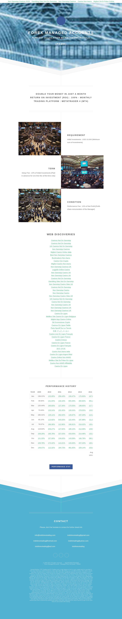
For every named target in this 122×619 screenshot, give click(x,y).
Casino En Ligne (61, 313)
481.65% (72, 448)
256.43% (61, 396)
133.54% (92, 410)
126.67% (72, 415)
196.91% (72, 424)
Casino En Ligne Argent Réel (61, 354)
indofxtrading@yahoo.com (78, 541)
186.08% (51, 424)
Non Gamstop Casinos (67, 1)
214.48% (82, 434)
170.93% (82, 396)
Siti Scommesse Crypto (61, 322)
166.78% (82, 438)
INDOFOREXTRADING (72, 563)
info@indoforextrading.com (45, 535)
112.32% (51, 448)
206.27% (51, 429)
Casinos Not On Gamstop (61, 240)
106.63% (61, 438)
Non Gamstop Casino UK (61, 273)
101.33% (41, 438)
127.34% (61, 406)
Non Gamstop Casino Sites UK (61, 284)
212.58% (82, 429)
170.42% (51, 443)
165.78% (51, 434)
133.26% (72, 443)
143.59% (72, 438)
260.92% (82, 401)
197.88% (82, 420)
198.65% (82, 406)
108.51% (92, 429)
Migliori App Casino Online (61, 319)
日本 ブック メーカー (61, 331)
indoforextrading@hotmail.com (45, 541)
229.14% (82, 448)
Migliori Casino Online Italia (61, 252)
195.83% (51, 406)
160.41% (92, 443)
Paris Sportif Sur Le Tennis (61, 328)
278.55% (82, 410)
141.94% (51, 401)
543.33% (61, 420)
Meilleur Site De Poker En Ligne (61, 360)
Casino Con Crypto (61, 261)
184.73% (61, 448)
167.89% (92, 396)
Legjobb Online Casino (61, 270)
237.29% (82, 415)
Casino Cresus (61, 340)
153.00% (92, 448)
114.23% (92, 415)
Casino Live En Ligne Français (61, 334)
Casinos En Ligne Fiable (61, 325)
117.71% (92, 406)
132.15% (61, 401)
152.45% (61, 410)
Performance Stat (61, 467)
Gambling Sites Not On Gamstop (44, 1)
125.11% (51, 415)
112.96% (61, 424)
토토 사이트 (61, 349)
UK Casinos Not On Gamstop (61, 246)
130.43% (92, 424)
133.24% (51, 410)
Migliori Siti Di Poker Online (104, 1)
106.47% (72, 396)
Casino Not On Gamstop (61, 302)
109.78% (41, 443)
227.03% (61, 434)
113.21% (61, 443)
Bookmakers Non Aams (61, 258)
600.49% (72, 401)
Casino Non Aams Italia (61, 351)
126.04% (72, 410)
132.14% (92, 434)
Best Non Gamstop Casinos (61, 255)
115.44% (72, 420)
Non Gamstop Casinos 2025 (19, 1)
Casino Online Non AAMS (61, 357)
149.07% (41, 448)
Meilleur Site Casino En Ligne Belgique (61, 316)
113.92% (51, 420)
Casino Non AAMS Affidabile (61, 363)
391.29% (92, 401)
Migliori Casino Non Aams (61, 264)
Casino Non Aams (85, 1)
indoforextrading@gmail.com (78, 535)
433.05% (72, 434)
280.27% (92, 438)
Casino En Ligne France (61, 337)
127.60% (61, 429)
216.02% (82, 424)
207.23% (82, 443)
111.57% (92, 420)
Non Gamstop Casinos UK (61, 267)
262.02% (61, 415)
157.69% (51, 438)
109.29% (41, 434)
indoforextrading (77, 546)
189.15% (72, 429)
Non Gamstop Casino (61, 290)
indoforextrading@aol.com (45, 546)
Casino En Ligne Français (61, 346)
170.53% (72, 406)
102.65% (51, 396)
